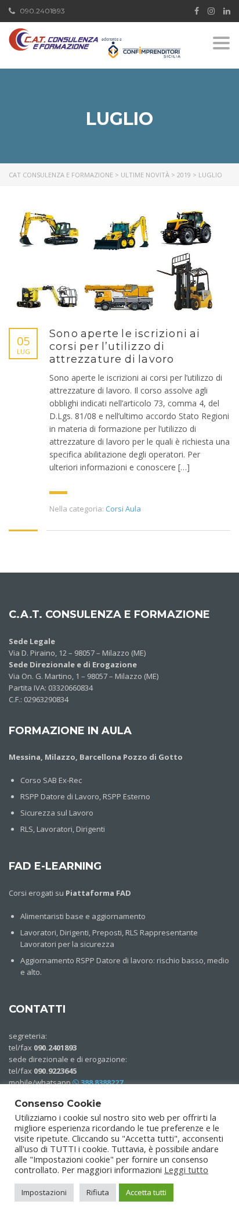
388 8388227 (101, 1082)
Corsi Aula (123, 508)
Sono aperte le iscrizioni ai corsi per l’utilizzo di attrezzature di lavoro (125, 346)
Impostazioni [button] (44, 1192)
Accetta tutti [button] (146, 1192)
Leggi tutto (186, 1169)
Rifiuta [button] (97, 1192)
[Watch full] (116, 259)
